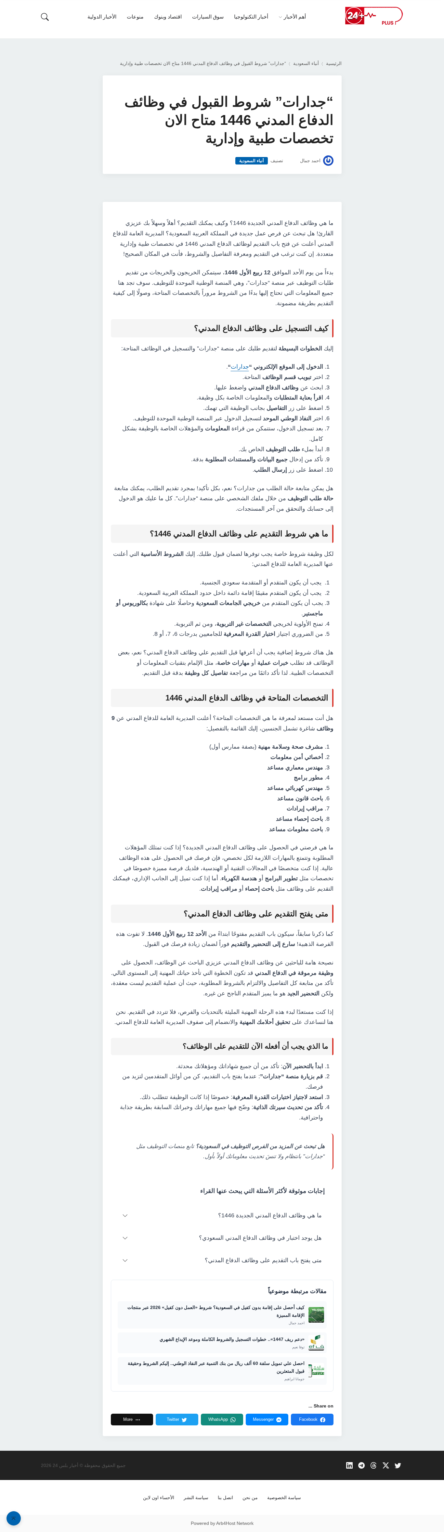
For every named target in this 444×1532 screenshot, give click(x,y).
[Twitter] (398, 1465)
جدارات (240, 366)
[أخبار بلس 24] (374, 15)
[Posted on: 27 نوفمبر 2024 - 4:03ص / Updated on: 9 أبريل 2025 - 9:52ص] (291, 160)
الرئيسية (334, 63)
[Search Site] (45, 17)
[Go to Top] (14, 1518)
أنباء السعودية (306, 63)
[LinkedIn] (349, 1465)
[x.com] (386, 1465)
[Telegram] (361, 1465)
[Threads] (373, 1465)
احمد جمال (310, 160)
